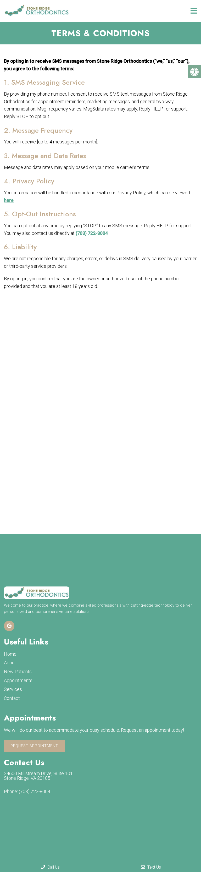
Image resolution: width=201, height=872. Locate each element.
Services (13, 689)
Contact (12, 698)
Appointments (18, 680)
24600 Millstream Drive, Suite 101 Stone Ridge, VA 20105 (38, 776)
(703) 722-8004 (92, 233)
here (9, 200)
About (10, 662)
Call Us (53, 867)
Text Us (153, 867)
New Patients (18, 671)
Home (10, 654)
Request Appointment (34, 746)
